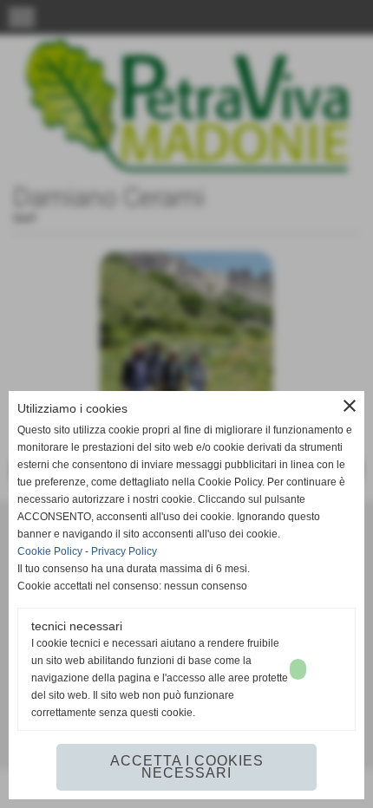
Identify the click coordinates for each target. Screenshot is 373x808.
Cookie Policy (49, 551)
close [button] (349, 405)
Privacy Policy (124, 551)
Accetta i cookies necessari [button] (187, 766)
